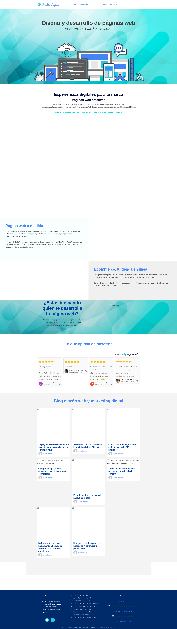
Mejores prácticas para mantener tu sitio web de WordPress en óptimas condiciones (50, 553)
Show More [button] (88, 390)
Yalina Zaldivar (48, 459)
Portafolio (95, 4)
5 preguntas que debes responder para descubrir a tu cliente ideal (52, 477)
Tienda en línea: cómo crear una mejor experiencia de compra (121, 477)
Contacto (113, 4)
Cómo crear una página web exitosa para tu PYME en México (122, 453)
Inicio (74, 4)
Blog (105, 4)
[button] (50, 372)
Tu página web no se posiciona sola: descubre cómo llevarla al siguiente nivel (53, 453)
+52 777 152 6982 (123, 601)
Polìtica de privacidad (108, 627)
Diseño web (84, 4)
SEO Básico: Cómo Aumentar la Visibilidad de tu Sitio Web (87, 451)
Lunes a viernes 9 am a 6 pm (123, 621)
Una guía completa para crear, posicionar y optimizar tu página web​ (87, 551)
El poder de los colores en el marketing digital (87, 502)
